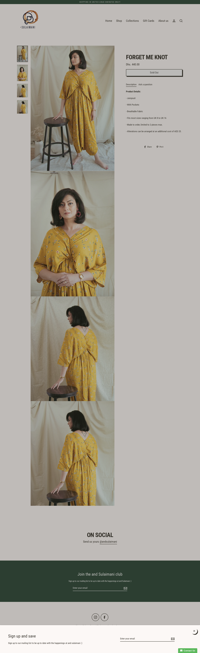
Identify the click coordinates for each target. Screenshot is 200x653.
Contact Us (188, 650)
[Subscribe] (172, 639)
